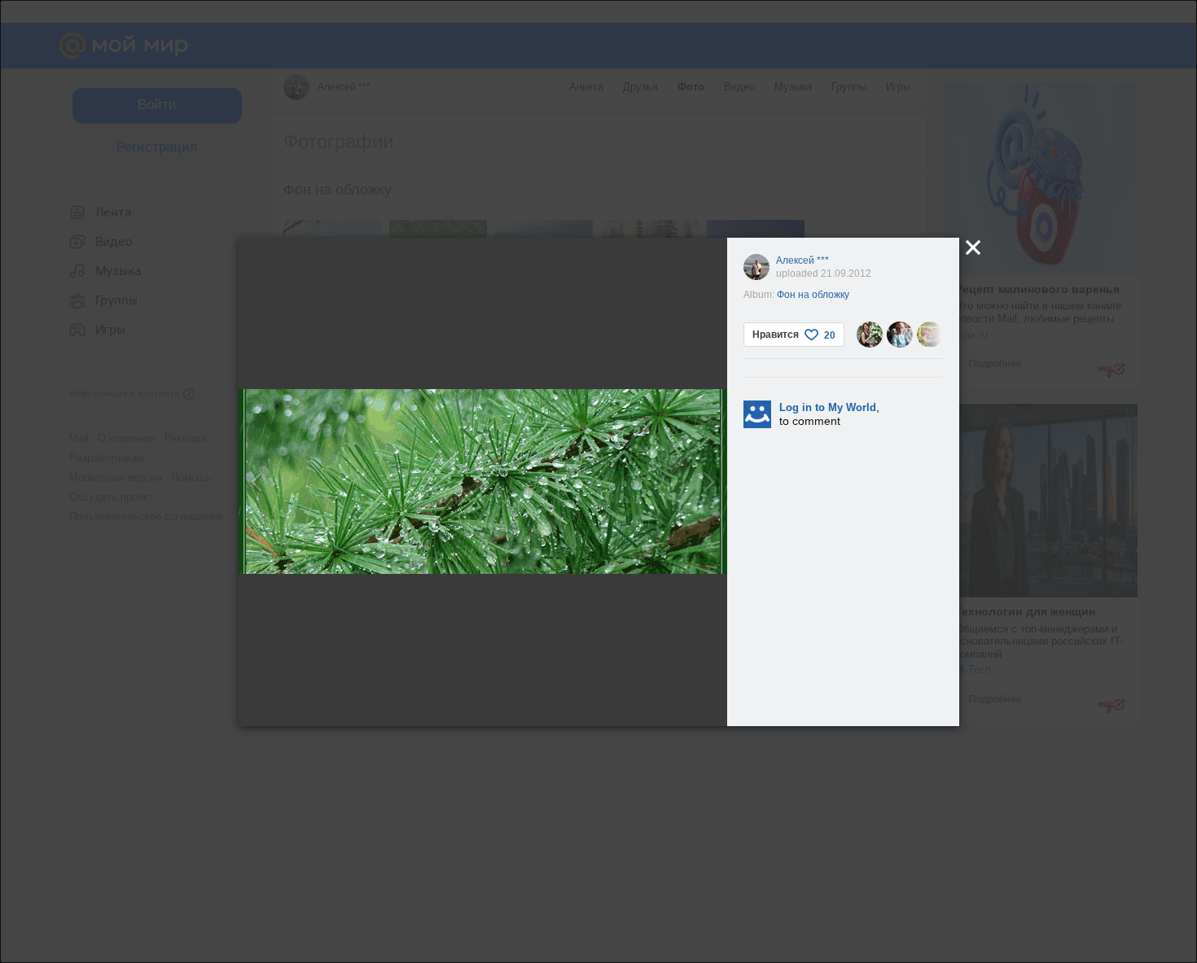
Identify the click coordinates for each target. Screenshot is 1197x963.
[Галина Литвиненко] (900, 335)
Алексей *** (802, 260)
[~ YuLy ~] (870, 335)
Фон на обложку (813, 294)
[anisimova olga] (930, 335)
